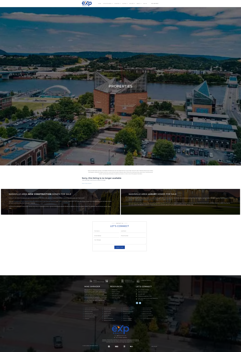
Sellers (131, 3)
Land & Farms (146, 280)
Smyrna (22, 201)
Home (99, 3)
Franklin (60, 201)
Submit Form (119, 247)
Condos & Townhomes (129, 281)
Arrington (149, 199)
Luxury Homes (112, 281)
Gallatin (161, 199)
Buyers (124, 3)
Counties (116, 3)
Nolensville (32, 201)
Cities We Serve (107, 3)
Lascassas (27, 201)
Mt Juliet (135, 199)
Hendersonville (168, 199)
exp (156, 346)
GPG (152, 346)
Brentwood (53, 201)
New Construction (98, 281)
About (138, 3)
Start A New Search (87, 183)
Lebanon (37, 201)
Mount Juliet (43, 201)
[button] (108, 3)
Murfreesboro (17, 201)
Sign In (145, 3)
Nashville (48, 201)
